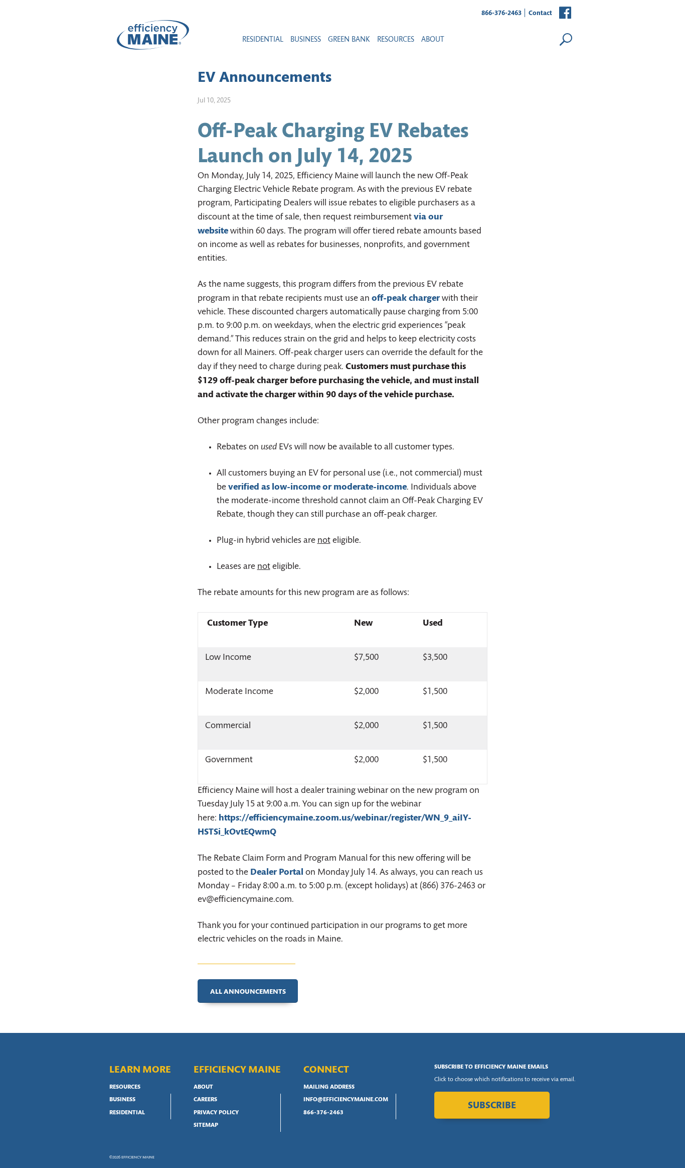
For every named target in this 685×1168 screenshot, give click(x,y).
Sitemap (206, 1125)
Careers (205, 1100)
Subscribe (492, 1106)
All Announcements (248, 991)
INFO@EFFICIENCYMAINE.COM (345, 1100)
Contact (540, 13)
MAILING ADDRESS (329, 1087)
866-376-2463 (501, 13)
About (432, 40)
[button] (565, 13)
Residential (262, 40)
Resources (124, 1087)
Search (566, 39)
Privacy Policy (216, 1113)
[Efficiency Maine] (153, 35)
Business (305, 40)
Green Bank (349, 40)
